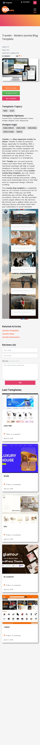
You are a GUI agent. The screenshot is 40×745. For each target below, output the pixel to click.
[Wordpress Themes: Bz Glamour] (20, 559)
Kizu (5, 526)
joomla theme (20, 128)
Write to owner (11, 88)
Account (26, 2)
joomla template (8, 128)
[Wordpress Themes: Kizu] (20, 508)
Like (19, 56)
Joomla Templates (10, 331)
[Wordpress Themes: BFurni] (20, 458)
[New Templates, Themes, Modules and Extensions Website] (8, 9)
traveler (19, 132)
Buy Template (11, 98)
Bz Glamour (9, 577)
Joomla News (8, 334)
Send (20, 382)
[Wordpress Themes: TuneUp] (20, 609)
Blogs (12, 111)
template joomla (8, 132)
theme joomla (32, 128)
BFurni (6, 476)
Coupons (9, 3)
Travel (5, 111)
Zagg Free (8, 426)
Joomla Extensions (11, 337)
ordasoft (7, 56)
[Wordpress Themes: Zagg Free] (20, 408)
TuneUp (7, 627)
